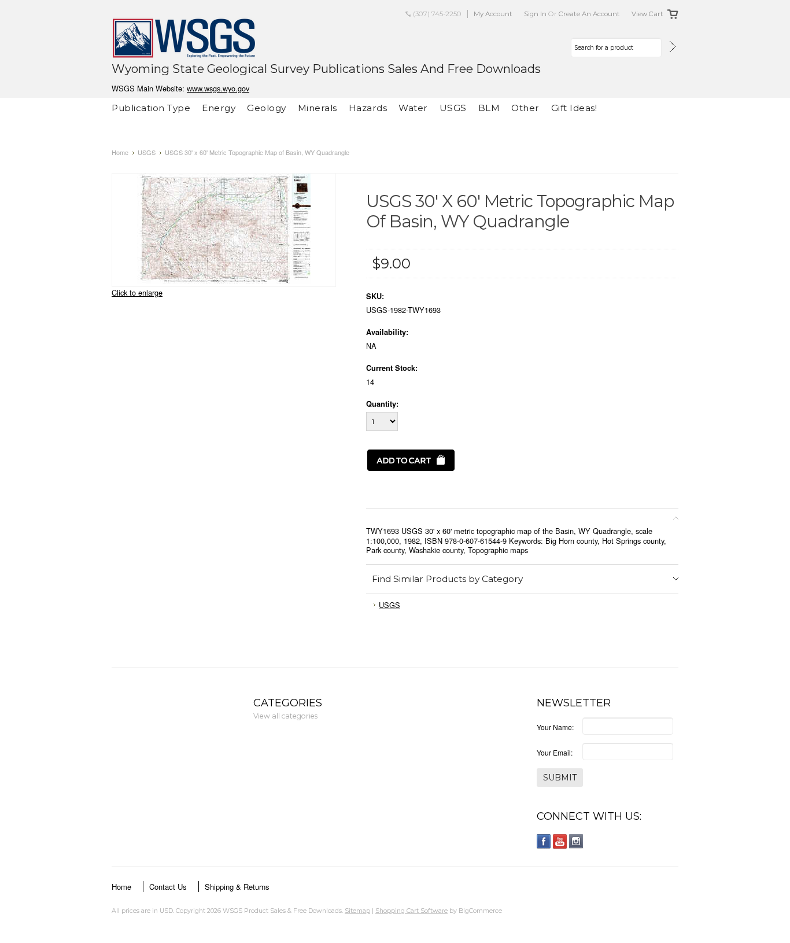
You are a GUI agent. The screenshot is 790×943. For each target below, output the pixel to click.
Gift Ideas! (574, 107)
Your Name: (555, 727)
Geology (266, 107)
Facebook (544, 841)
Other (525, 107)
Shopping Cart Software (411, 911)
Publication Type (151, 107)
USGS (453, 107)
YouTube (560, 841)
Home (120, 152)
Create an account (589, 14)
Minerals (317, 107)
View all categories (285, 716)
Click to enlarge (137, 292)
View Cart (647, 14)
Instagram (576, 841)
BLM (489, 107)
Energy (218, 107)
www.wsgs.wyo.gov (218, 88)
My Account (493, 14)
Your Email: (555, 752)
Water (413, 107)
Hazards (368, 107)
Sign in (535, 14)
